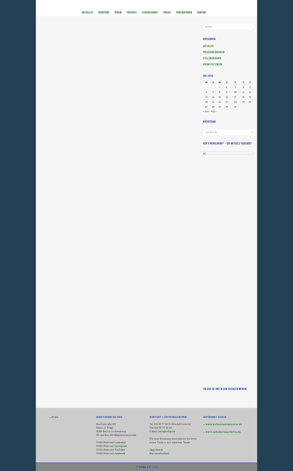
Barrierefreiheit (159, 453)
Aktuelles (208, 46)
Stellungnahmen (212, 58)
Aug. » (214, 111)
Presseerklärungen (214, 52)
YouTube (119, 449)
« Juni (206, 111)
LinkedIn (120, 442)
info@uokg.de (166, 431)
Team (186, 442)
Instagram (120, 446)
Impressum (156, 449)
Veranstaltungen (212, 64)
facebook (119, 453)
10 (235, 92)
